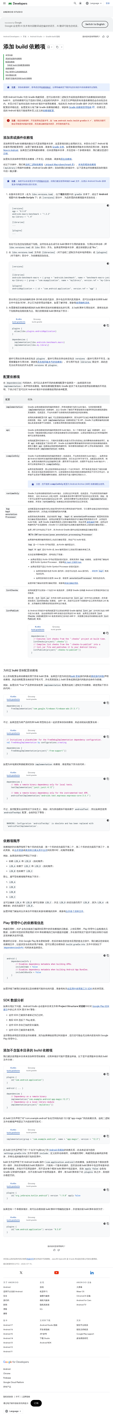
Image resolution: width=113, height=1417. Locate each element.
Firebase (7, 1378)
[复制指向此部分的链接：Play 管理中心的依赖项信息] (46, 923)
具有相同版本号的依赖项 (49, 362)
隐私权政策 (44, 1304)
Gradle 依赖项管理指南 (80, 107)
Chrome (6, 1373)
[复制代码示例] (108, 325)
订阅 (36, 1403)
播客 (5, 1313)
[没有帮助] (108, 37)
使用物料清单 (82, 302)
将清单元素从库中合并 (36, 850)
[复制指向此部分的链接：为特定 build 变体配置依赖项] (40, 670)
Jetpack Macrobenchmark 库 (59, 164)
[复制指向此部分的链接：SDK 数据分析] (26, 1000)
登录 (108, 3)
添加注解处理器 (71, 583)
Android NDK (45, 1342)
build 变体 (75, 676)
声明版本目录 (43, 181)
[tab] (19, 320)
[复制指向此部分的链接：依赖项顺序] (22, 841)
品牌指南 (26, 1397)
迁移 (5, 153)
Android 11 (8, 1351)
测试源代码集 (97, 676)
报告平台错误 (82, 1325)
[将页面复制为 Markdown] (57, 47)
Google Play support (85, 1334)
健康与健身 (44, 1296)
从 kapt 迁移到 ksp (73, 562)
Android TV (81, 1304)
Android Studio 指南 (48, 1325)
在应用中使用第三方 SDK (79, 988)
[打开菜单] (4, 3)
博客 (5, 1309)
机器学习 (44, 1291)
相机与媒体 (44, 1300)
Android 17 (8, 1325)
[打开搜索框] (75, 3)
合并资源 (18, 850)
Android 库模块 (56, 1150)
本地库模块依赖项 (87, 164)
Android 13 (8, 1342)
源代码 (6, 1300)
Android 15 (8, 1334)
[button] (19, 320)
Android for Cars (83, 1300)
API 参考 (43, 1334)
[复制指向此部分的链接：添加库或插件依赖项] (36, 138)
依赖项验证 (46, 87)
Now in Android (10, 150)
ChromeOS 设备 (83, 1296)
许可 (18, 1397)
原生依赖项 (66, 159)
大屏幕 (79, 1287)
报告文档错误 (82, 1329)
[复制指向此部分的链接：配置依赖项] (22, 377)
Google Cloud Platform (13, 1382)
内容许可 (30, 1259)
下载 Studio (45, 1338)
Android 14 (8, 1338)
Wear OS (80, 1291)
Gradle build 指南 (53, 36)
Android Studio (13, 12)
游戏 (42, 1287)
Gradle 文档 (58, 147)
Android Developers (11, 36)
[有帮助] (103, 37)
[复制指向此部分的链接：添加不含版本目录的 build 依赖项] (55, 1050)
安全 (5, 1296)
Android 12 (8, 1347)
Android (6, 1287)
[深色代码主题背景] (108, 205)
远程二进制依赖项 (34, 164)
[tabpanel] (59, 338)
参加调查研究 (82, 1338)
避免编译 (90, 522)
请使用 (97, 571)
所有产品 (7, 1386)
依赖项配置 (48, 110)
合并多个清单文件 (74, 911)
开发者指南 (44, 1329)
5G (41, 1309)
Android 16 (8, 1329)
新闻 (5, 1304)
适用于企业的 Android (12, 1291)
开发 (24, 36)
